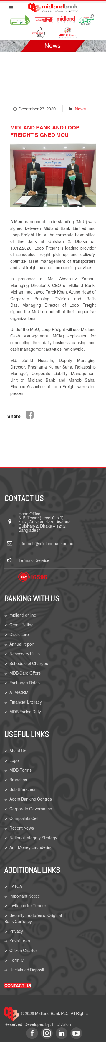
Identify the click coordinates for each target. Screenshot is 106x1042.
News (80, 108)
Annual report (21, 644)
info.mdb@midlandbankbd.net (46, 543)
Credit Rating (21, 624)
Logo (14, 760)
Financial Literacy (25, 702)
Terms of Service (34, 560)
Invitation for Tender (27, 905)
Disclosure (19, 634)
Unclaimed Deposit (26, 970)
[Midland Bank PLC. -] (53, 7)
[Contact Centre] (32, 577)
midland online (22, 615)
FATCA (15, 886)
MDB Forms (20, 770)
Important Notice (24, 896)
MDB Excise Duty (25, 711)
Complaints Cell (23, 818)
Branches (18, 779)
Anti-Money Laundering (31, 847)
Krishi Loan (19, 941)
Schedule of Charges (28, 663)
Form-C (16, 960)
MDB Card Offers (25, 673)
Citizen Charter (23, 950)
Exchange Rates (24, 682)
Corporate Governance (30, 808)
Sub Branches (22, 789)
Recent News (21, 828)
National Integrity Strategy (33, 837)
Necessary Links (24, 653)
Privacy (16, 931)
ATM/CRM (19, 692)
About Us (17, 750)
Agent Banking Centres (30, 799)
